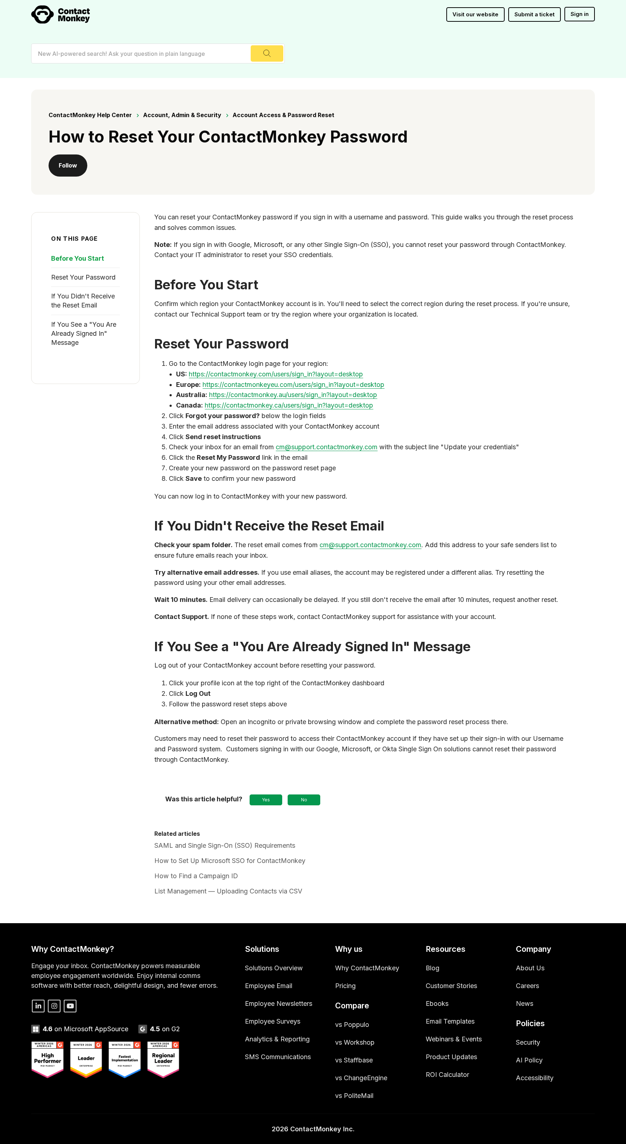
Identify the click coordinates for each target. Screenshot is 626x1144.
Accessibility (535, 1078)
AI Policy (529, 1060)
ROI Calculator (447, 1074)
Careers (527, 986)
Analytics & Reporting (277, 1039)
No (304, 799)
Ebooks (437, 1003)
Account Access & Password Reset (283, 115)
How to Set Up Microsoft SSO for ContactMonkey (229, 860)
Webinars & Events (454, 1039)
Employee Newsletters (278, 1003)
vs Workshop (355, 1042)
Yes (266, 799)
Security (528, 1042)
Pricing (345, 986)
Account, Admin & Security (182, 115)
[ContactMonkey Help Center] (60, 14)
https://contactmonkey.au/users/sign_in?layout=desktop (293, 394)
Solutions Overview (274, 968)
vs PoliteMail (354, 1095)
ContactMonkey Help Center (90, 115)
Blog (432, 968)
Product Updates (451, 1057)
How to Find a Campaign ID (196, 876)
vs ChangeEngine (361, 1078)
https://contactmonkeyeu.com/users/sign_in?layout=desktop (293, 384)
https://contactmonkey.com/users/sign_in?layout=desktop (276, 374)
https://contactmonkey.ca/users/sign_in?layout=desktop (289, 405)
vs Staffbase (354, 1060)
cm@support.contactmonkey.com (326, 447)
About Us (530, 968)
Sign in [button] (580, 14)
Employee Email (268, 986)
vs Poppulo (352, 1024)
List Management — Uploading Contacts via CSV (228, 891)
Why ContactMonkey (367, 968)
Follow (68, 165)
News (524, 1003)
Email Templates (450, 1021)
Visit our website (475, 14)
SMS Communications (278, 1057)
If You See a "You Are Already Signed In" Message (83, 333)
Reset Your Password (83, 277)
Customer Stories (451, 986)
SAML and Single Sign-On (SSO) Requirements (224, 845)
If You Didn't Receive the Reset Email (83, 300)
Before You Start (77, 258)
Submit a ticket (534, 14)
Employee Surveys (272, 1021)
